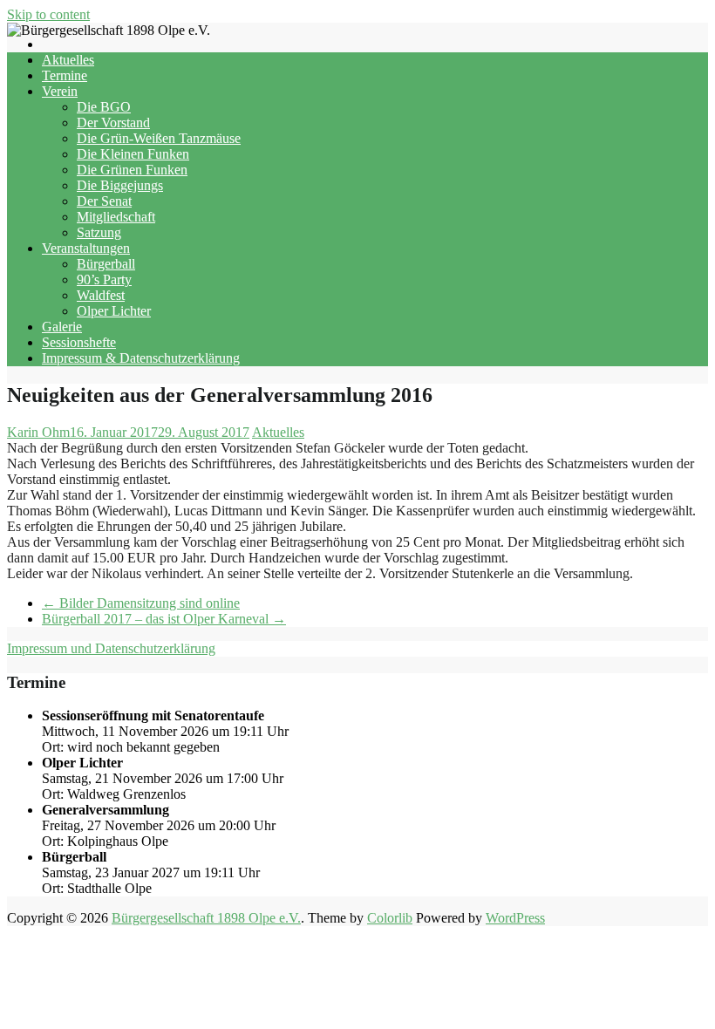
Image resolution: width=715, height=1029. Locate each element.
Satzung (99, 232)
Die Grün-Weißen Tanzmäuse (159, 138)
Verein (60, 91)
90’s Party (104, 279)
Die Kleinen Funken (133, 154)
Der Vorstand (113, 122)
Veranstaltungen (86, 248)
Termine (64, 75)
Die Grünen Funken (132, 169)
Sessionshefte (79, 342)
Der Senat (104, 201)
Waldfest (101, 295)
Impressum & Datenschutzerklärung (141, 358)
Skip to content (48, 14)
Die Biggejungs (120, 185)
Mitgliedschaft (116, 216)
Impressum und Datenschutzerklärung (111, 648)
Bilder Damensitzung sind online (141, 603)
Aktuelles (68, 59)
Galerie (62, 326)
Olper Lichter (114, 310)
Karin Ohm (38, 432)
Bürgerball (106, 263)
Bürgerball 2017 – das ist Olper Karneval (164, 618)
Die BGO (104, 106)
